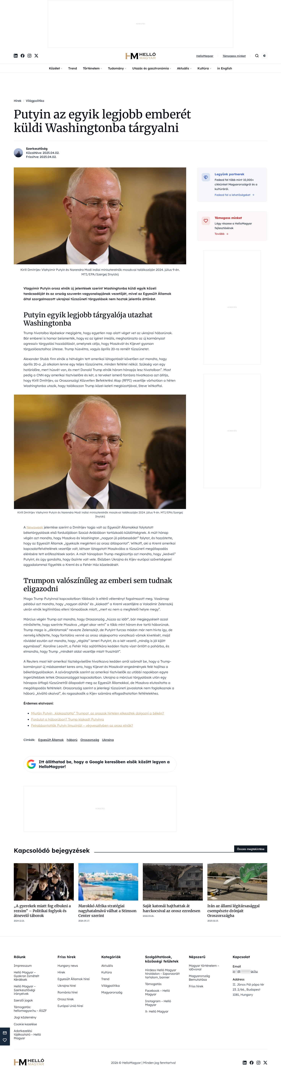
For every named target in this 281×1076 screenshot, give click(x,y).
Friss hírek (196, 946)
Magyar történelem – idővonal (204, 927)
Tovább (219, 194)
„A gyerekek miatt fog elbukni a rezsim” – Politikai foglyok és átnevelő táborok (42, 871)
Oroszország (89, 700)
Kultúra (203, 29)
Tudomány (116, 29)
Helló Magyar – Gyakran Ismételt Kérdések (26, 936)
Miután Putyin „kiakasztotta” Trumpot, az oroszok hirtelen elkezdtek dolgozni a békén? (97, 673)
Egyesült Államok (51, 700)
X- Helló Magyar (156, 972)
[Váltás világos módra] (264, 16)
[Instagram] (29, 16)
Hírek (61, 932)
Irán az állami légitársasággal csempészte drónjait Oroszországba (233, 871)
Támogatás (153, 944)
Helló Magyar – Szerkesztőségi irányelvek (25, 950)
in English (224, 29)
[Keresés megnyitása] (257, 16)
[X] (36, 16)
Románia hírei (68, 953)
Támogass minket (234, 16)
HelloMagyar (204, 16)
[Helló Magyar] (140, 16)
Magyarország (111, 953)
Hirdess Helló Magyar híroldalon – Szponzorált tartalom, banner (162, 933)
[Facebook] (22, 16)
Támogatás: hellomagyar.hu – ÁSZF (30, 969)
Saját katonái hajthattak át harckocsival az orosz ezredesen (171, 868)
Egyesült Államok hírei (74, 939)
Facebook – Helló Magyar (157, 952)
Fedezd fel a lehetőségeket (232, 155)
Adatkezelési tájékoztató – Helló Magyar (27, 994)
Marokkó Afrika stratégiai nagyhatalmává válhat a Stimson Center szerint (107, 871)
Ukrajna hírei (67, 946)
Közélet (54, 29)
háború (72, 700)
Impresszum (23, 926)
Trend (72, 29)
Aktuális (183, 29)
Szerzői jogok (23, 961)
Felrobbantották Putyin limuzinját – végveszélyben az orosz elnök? (82, 686)
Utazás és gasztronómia (150, 29)
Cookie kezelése (25, 984)
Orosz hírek (66, 959)
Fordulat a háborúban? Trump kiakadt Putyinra (67, 680)
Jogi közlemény (25, 977)
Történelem (91, 29)
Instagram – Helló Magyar (158, 963)
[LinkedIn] (16, 16)
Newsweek (35, 488)
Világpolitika (110, 946)
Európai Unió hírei (70, 966)
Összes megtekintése (250, 809)
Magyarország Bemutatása (199, 938)
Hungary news (68, 926)
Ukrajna (108, 700)
